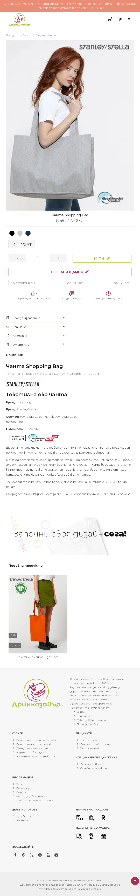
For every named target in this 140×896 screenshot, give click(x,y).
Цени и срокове (118, 494)
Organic (75, 373)
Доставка (22, 820)
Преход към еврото (90, 724)
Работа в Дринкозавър (92, 720)
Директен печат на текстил (35, 756)
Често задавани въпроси (32, 796)
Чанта (15, 373)
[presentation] (6, 125)
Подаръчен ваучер (92, 764)
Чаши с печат (89, 748)
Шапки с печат (90, 740)
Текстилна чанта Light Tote (38, 657)
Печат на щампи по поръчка (34, 744)
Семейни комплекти (93, 768)
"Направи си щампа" (105, 464)
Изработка (23, 816)
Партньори (24, 788)
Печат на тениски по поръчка (36, 740)
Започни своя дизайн (70, 534)
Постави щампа (67, 272)
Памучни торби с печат (96, 744)
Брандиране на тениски (32, 748)
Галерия (21, 792)
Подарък (31, 373)
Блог (19, 784)
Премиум (93, 373)
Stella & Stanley (54, 373)
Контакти (84, 715)
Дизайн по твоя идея (30, 752)
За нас (81, 711)
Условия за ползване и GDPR (34, 800)
